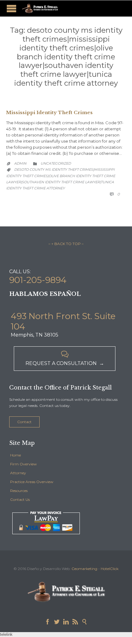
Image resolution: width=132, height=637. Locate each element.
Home (15, 455)
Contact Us (20, 499)
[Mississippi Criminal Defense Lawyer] (39, 8)
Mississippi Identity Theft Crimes (49, 112)
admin (20, 163)
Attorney (18, 473)
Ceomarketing (84, 568)
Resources (19, 490)
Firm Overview (23, 464)
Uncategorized (56, 163)
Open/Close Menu (11, 8)
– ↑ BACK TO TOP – (66, 243)
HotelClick (109, 568)
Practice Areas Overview (31, 481)
